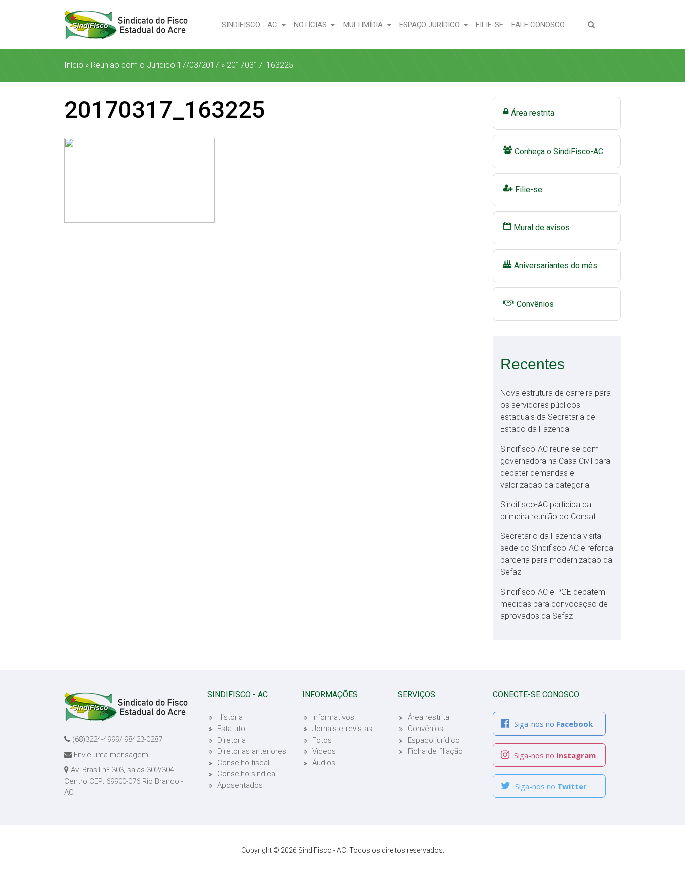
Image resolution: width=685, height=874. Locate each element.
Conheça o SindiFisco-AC (559, 151)
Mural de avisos (541, 227)
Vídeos (324, 751)
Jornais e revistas (342, 728)
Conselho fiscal (243, 762)
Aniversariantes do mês (555, 265)
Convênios (535, 304)
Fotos (322, 740)
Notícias (311, 24)
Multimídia (364, 24)
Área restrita (532, 113)
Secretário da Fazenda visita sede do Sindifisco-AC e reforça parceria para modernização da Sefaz (556, 554)
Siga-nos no (552, 724)
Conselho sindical (247, 773)
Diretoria (231, 740)
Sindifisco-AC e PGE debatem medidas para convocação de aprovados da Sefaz (554, 604)
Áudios (323, 762)
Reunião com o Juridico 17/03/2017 (155, 65)
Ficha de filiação (435, 751)
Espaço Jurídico (430, 24)
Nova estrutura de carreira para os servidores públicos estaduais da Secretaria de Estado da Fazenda (555, 411)
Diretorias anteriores (251, 751)
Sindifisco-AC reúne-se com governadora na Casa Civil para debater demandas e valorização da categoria (555, 467)
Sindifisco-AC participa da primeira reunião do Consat (548, 510)
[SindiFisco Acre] (126, 24)
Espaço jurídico (434, 740)
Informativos (333, 717)
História (230, 717)
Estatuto (231, 728)
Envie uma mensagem (111, 754)
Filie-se (491, 24)
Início (73, 65)
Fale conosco (540, 24)
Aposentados (240, 785)
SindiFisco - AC (250, 24)
